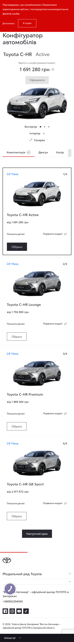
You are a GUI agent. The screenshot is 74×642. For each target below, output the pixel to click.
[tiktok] (26, 611)
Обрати (17, 336)
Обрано (17, 247)
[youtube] (19, 611)
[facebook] (5, 611)
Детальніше (9, 23)
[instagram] (12, 611)
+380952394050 (13, 601)
